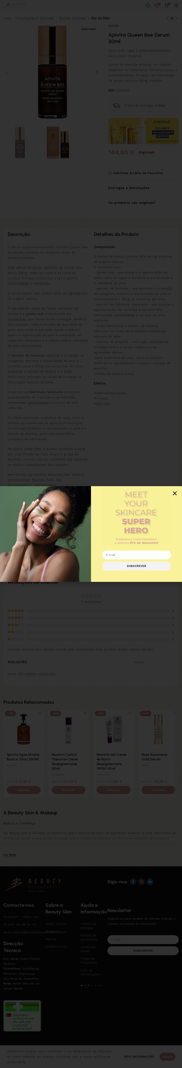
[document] (91, 534)
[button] (175, 493)
